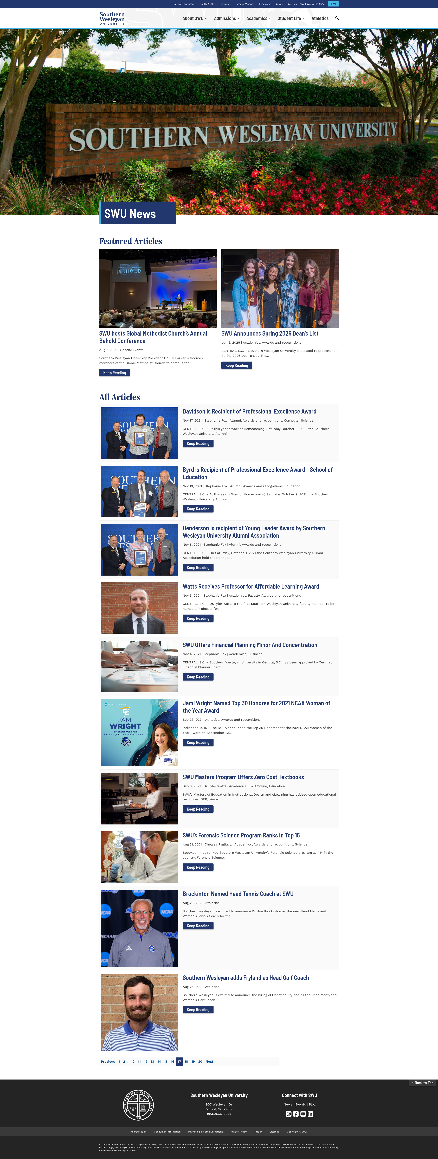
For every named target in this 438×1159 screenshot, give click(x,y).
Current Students (183, 4)
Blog (312, 1104)
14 (159, 1061)
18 (186, 1061)
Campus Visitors (244, 4)
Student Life (289, 18)
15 (166, 1061)
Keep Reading (114, 372)
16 (172, 1061)
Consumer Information (167, 1131)
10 (132, 1061)
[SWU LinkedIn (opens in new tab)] (310, 1114)
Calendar (293, 4)
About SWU (193, 18)
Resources (265, 4)
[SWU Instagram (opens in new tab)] (288, 1114)
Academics (256, 18)
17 (179, 1061)
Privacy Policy (238, 1131)
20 (200, 1061)
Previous (108, 1061)
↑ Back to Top (423, 1082)
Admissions (225, 18)
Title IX (258, 1131)
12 (145, 1061)
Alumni (225, 4)
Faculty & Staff (207, 4)
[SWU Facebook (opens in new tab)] (296, 1114)
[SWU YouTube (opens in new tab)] (303, 1114)
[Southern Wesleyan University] (138, 1105)
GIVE (333, 4)
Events (300, 1104)
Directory (281, 4)
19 (193, 1061)
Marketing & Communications (205, 1131)
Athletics (320, 18)
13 (152, 1061)
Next (209, 1061)
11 (139, 1061)
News (288, 1104)
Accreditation (138, 1131)
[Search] (335, 18)
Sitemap (274, 1131)
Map (302, 4)
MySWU (320, 4)
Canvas (310, 4)
